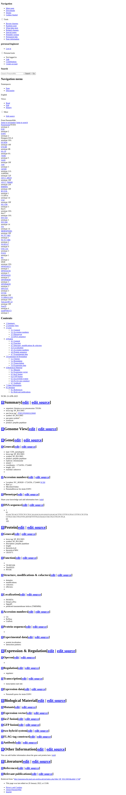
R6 (2, 258)
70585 (3, 156)
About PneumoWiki (13, 790)
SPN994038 (6, 280)
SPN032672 (6, 266)
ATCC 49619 (6, 178)
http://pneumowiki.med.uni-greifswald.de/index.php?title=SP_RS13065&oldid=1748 (47, 779)
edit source (41, 402)
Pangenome (5, 125)
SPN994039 (6, 284)
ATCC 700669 (7, 182)
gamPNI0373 (6, 311)
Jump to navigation (8, 122)
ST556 (3, 293)
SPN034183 (6, 275)
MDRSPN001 (6, 231)
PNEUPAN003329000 (27, 413)
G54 (2, 200)
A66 (2, 165)
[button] (2, 19)
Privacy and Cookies (14, 787)
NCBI (42, 482)
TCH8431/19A (7, 297)
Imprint (9, 792)
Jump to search (22, 122)
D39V (3, 134)
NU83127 (5, 244)
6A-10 (3, 151)
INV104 (4, 218)
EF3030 (4, 142)
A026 (3, 160)
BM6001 (4, 187)
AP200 (4, 169)
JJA (2, 227)
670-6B (4, 147)
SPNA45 (4, 289)
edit (25, 402)
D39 (2, 129)
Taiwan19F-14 (6, 302)
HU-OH (4, 204)
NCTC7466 (5, 240)
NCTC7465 (5, 235)
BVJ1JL (4, 191)
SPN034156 (6, 271)
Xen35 (3, 306)
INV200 (4, 222)
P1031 (3, 253)
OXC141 (4, 249)
